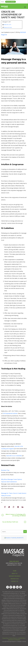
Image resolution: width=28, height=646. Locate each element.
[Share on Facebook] (5, 507)
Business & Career (8, 27)
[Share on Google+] (13, 507)
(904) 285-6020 (14, 561)
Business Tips (5, 470)
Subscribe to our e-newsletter (14, 456)
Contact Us (14, 581)
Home (14, 571)
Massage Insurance (14, 576)
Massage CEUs (15, 578)
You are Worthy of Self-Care (10, 522)
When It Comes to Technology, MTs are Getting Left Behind (16, 515)
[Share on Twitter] (9, 507)
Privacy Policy (5, 638)
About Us (14, 573)
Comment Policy (21, 638)
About (2, 1)
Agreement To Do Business (14, 639)
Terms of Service (13, 638)
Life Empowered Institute (10, 413)
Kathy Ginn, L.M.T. (7, 24)
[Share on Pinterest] (18, 507)
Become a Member (10, 1)
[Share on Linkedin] (22, 507)
